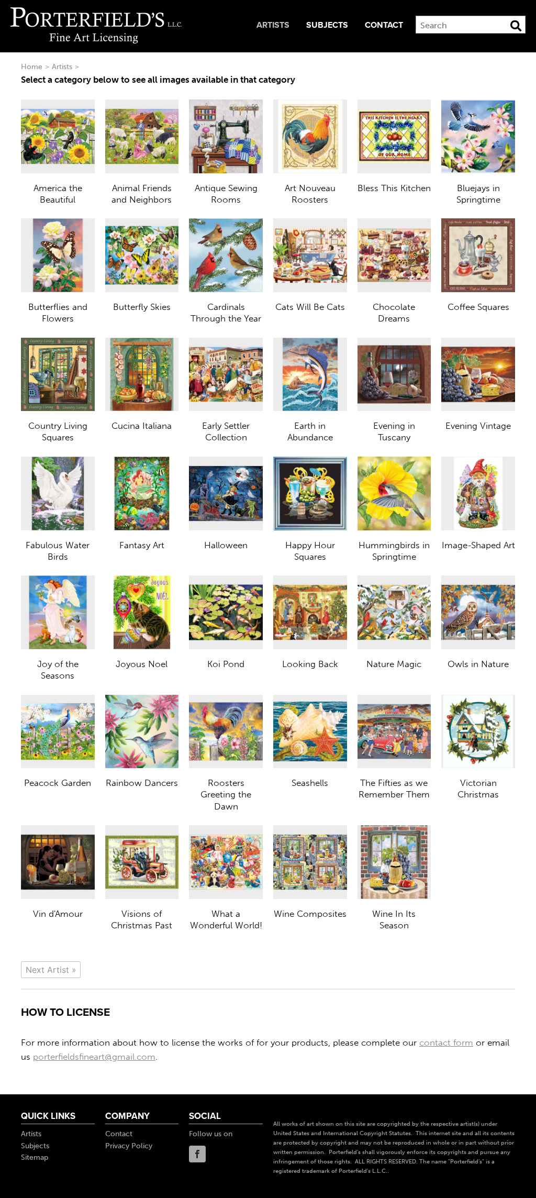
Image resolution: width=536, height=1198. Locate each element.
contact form (446, 1042)
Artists (272, 25)
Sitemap (34, 1157)
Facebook (197, 1154)
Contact (384, 25)
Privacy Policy (128, 1145)
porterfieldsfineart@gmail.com (94, 1056)
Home (31, 66)
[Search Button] (515, 25)
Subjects (327, 25)
